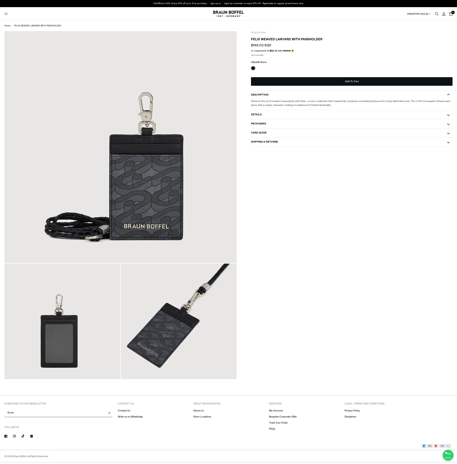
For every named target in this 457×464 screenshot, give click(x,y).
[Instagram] (17, 436)
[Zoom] (229, 38)
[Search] (436, 13)
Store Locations (202, 416)
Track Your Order (278, 422)
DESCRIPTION (259, 94)
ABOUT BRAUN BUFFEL (207, 404)
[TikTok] (25, 436)
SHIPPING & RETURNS (264, 141)
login (226, 3)
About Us (198, 410)
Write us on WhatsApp (130, 416)
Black (253, 68)
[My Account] (443, 13)
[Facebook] (8, 436)
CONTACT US (126, 404)
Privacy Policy (352, 410)
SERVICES (275, 404)
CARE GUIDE (259, 132)
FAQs (272, 428)
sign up (214, 3)
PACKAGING (258, 123)
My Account (276, 410)
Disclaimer (350, 416)
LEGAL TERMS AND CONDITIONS (365, 404)
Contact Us (124, 410)
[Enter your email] (108, 413)
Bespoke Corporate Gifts (283, 416)
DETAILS (256, 114)
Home (7, 25)
